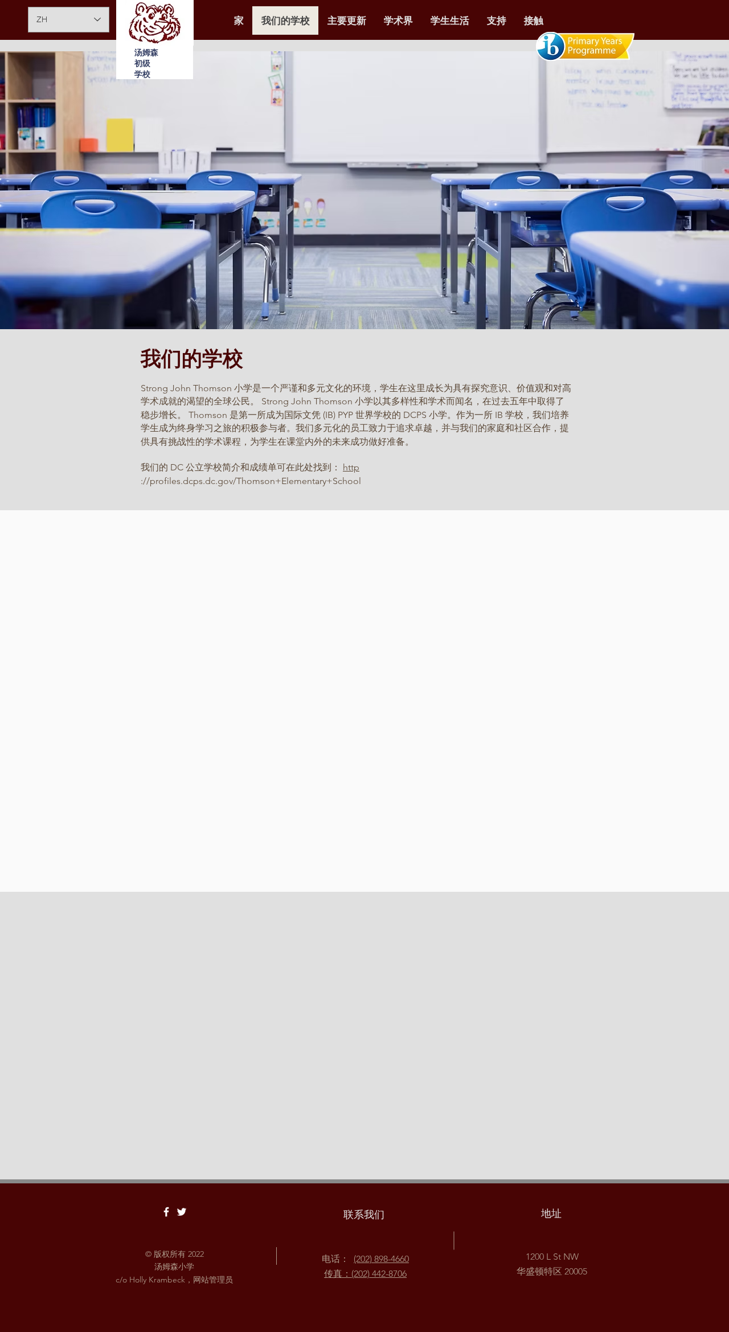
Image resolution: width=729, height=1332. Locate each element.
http (351, 467)
